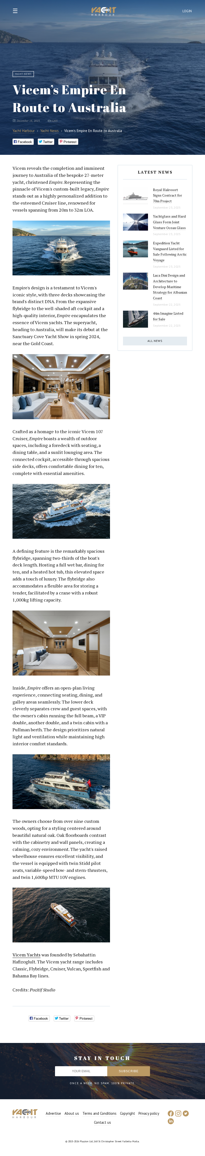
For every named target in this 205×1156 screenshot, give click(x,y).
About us (71, 1113)
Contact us (102, 1122)
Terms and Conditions (99, 1113)
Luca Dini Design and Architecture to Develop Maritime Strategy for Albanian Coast (170, 286)
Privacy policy (148, 1113)
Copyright (127, 1113)
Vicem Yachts (26, 955)
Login (187, 11)
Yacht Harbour (104, 12)
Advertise (53, 1113)
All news (155, 341)
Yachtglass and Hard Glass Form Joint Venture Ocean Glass (169, 222)
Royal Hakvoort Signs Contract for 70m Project (167, 195)
